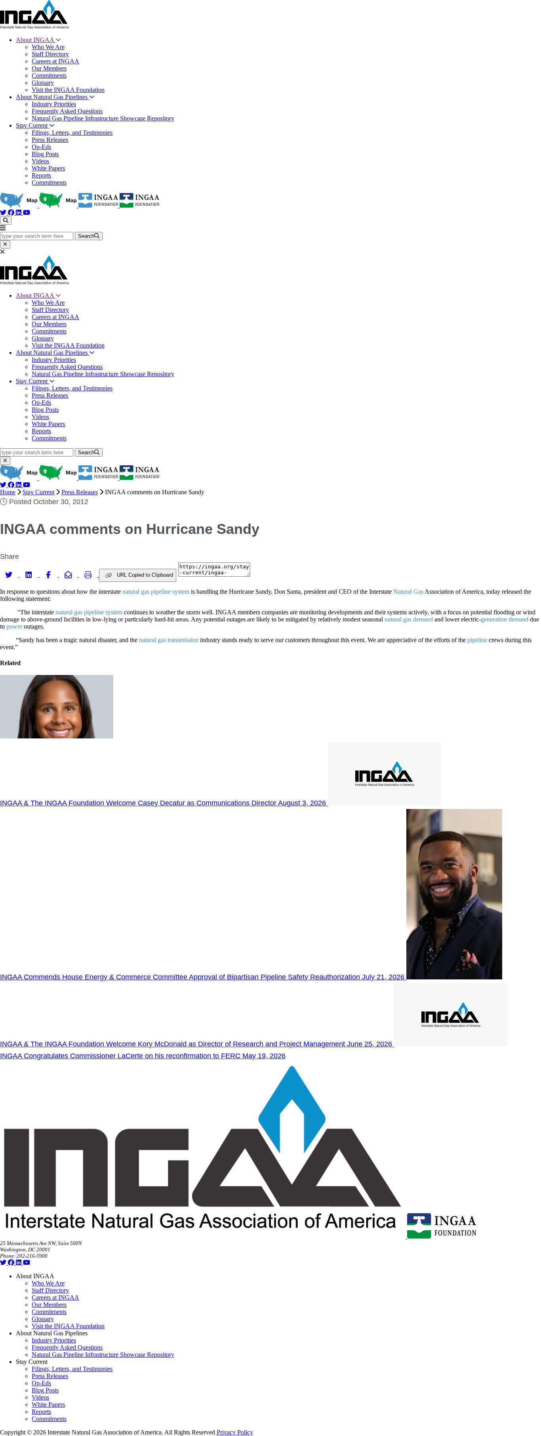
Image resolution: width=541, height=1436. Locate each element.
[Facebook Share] (49, 574)
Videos (40, 161)
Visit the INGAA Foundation (68, 89)
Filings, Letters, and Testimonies (72, 132)
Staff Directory (50, 54)
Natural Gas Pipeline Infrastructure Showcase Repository (103, 118)
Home (7, 492)
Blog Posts (45, 154)
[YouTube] (26, 212)
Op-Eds (41, 146)
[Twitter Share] (10, 574)
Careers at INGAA (55, 61)
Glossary (43, 82)
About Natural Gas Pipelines (52, 97)
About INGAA (35, 39)
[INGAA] (34, 26)
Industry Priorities (54, 104)
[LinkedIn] (19, 212)
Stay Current (32, 125)
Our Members (49, 68)
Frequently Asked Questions (67, 111)
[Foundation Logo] (441, 1236)
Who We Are (48, 47)
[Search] (5, 220)
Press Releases (50, 139)
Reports (41, 175)
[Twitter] (4, 212)
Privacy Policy (235, 1432)
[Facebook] (12, 212)
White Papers (48, 168)
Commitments (49, 75)
